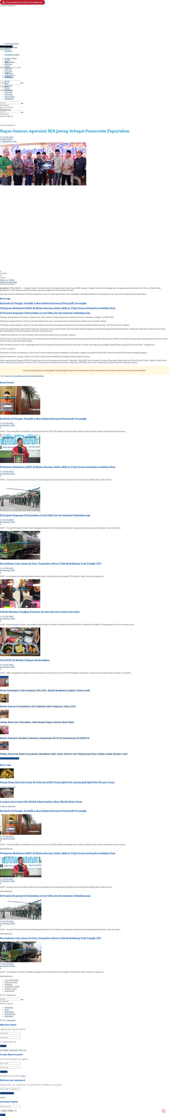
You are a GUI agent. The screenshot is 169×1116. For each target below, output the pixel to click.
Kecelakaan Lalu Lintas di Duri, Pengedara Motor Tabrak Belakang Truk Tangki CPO (50, 563)
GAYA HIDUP (10, 1014)
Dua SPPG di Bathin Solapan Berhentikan (25, 660)
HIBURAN (9, 1016)
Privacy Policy (11, 58)
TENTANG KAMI (12, 44)
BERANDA (9, 1007)
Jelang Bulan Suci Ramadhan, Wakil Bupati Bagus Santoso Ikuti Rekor (37, 722)
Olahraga (9, 73)
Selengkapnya (6, 849)
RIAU (7, 1010)
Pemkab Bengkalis (36, 376)
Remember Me (9, 1042)
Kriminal (8, 71)
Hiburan (8, 68)
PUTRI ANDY (8, 137)
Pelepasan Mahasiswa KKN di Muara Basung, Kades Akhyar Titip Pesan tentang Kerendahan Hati (57, 308)
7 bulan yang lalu (8, 787)
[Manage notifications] (163, 1111)
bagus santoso (11, 376)
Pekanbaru (7, 141)
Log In (23, 1076)
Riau (7, 62)
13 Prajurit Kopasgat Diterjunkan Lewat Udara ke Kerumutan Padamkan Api (45, 313)
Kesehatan (9, 77)
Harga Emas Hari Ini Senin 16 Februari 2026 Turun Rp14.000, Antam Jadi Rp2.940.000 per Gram (57, 782)
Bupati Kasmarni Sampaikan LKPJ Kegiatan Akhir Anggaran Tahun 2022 (38, 706)
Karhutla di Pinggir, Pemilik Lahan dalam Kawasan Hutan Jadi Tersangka (43, 303)
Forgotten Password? (9, 1050)
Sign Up (22, 1050)
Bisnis (7, 66)
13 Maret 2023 (6, 139)
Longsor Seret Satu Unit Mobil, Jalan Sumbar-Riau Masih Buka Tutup (41, 801)
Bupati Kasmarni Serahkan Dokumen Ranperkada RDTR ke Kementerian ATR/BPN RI (44, 738)
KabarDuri (11, 995)
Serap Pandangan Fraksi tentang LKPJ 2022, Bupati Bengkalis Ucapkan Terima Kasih (45, 690)
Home (7, 60)
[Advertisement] (84, 24)
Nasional (8, 64)
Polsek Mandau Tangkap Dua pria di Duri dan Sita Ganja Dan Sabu (40, 611)
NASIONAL (9, 1012)
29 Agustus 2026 (7, 570)
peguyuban (23, 376)
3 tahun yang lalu (8, 806)
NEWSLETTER (6, 46)
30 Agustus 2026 (7, 425)
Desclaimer (10, 62)
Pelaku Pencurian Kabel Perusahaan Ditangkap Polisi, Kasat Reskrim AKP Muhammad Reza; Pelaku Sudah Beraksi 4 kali (63, 754)
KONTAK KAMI (11, 982)
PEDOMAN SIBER (12, 55)
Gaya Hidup (10, 75)
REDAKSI (8, 51)
